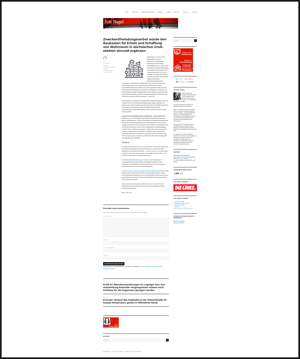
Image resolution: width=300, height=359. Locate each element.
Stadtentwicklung (107, 72)
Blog (126, 12)
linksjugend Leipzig (179, 205)
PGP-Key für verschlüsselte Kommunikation (184, 157)
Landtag (159, 12)
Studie (141, 160)
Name (105, 240)
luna (104, 61)
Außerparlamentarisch (148, 12)
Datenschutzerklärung (179, 221)
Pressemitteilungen (108, 70)
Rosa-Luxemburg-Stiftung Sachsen (184, 208)
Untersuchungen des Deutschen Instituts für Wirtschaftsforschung (141, 171)
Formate (176, 12)
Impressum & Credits (178, 222)
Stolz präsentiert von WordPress (133, 351)
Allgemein (106, 65)
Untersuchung (143, 146)
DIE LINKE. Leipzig (179, 201)
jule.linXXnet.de (107, 351)
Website (105, 255)
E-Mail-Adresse (108, 247)
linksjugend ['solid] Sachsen (182, 203)
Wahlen (194, 12)
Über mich (135, 12)
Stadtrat (168, 12)
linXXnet (177, 206)
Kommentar (107, 216)
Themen (185, 12)
